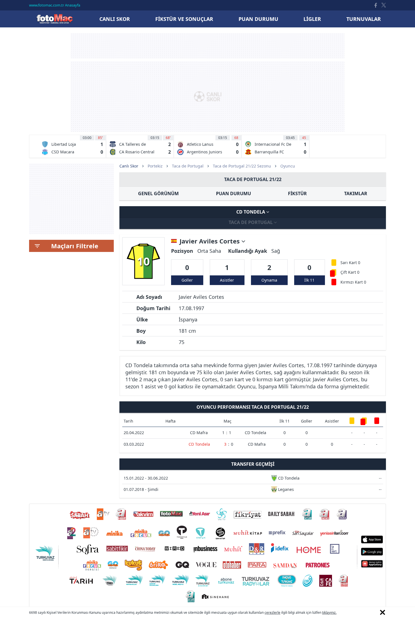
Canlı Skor (54, 18)
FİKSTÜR (297, 193)
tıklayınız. (329, 612)
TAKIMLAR (355, 193)
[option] (72, 146)
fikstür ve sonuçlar (184, 19)
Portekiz (155, 166)
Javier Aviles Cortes (210, 241)
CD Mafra (199, 432)
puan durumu (258, 19)
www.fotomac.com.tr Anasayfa (54, 5)
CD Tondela (251, 212)
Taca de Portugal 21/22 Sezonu (242, 166)
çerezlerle (272, 612)
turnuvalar (363, 19)
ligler (312, 19)
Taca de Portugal (188, 166)
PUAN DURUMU (233, 193)
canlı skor (114, 19)
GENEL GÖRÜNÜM (158, 193)
